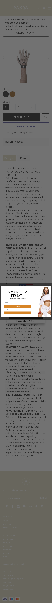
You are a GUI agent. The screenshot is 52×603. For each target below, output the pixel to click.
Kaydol (18, 306)
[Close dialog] (49, 287)
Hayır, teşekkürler (18, 312)
